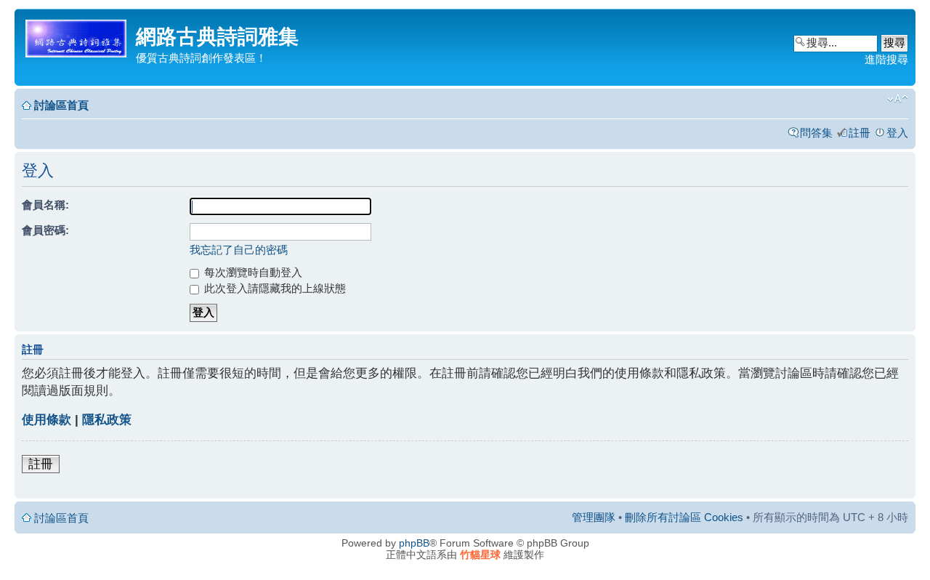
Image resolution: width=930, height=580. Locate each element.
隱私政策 (107, 420)
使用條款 (46, 420)
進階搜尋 (886, 59)
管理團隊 (593, 517)
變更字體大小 (897, 98)
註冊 (859, 132)
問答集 (816, 132)
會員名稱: (45, 204)
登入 (897, 132)
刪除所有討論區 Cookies (684, 517)
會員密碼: (45, 230)
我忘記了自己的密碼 (239, 249)
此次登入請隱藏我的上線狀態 (273, 288)
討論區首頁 (61, 105)
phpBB (414, 543)
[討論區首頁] (77, 36)
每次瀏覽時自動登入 (251, 272)
